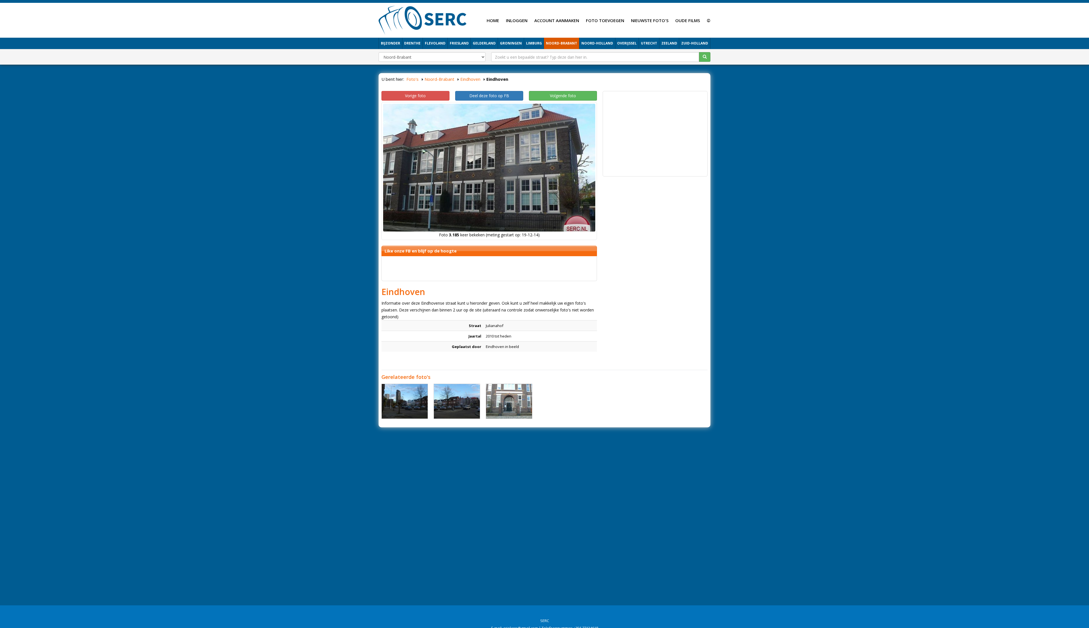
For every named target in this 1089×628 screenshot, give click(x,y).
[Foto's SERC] (423, 19)
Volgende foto (563, 95)
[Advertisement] (655, 133)
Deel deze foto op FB (489, 95)
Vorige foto (415, 95)
